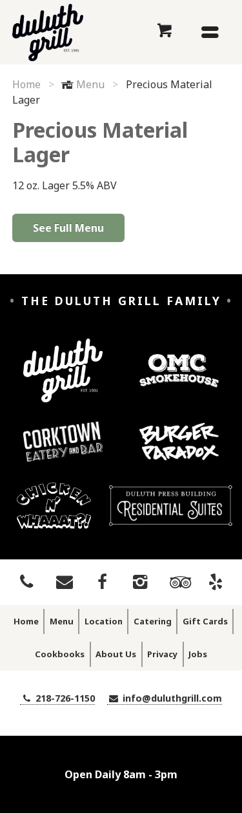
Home (26, 84)
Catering (153, 621)
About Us (116, 654)
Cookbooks (60, 654)
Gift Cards (205, 621)
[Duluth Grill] (62, 380)
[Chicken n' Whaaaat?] (54, 515)
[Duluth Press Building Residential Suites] (170, 515)
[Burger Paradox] (178, 451)
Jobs (197, 654)
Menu (90, 84)
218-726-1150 (64, 698)
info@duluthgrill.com (171, 698)
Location (104, 621)
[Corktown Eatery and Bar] (62, 451)
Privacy (162, 654)
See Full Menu (68, 228)
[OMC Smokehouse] (178, 380)
